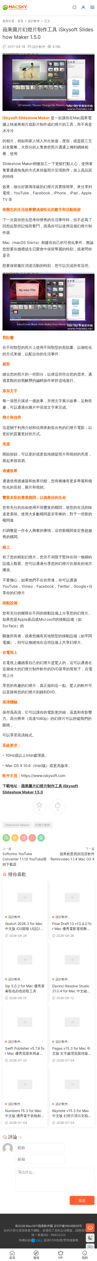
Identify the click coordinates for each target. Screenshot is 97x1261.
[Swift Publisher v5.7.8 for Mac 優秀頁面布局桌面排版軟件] (24, 1022)
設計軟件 (38, 47)
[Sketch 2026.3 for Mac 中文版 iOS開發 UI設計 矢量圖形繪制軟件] (24, 897)
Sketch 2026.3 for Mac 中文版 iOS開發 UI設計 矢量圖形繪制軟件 (24, 926)
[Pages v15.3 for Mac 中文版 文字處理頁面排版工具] (72, 1022)
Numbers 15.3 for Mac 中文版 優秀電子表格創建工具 (24, 1113)
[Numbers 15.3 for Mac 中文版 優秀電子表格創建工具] (24, 1084)
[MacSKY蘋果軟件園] (14, 7)
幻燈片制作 (42, 825)
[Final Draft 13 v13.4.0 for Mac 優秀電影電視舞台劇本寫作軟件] (72, 897)
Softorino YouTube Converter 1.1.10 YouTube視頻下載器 (24, 859)
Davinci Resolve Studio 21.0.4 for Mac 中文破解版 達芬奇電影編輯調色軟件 (72, 989)
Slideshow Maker (17, 825)
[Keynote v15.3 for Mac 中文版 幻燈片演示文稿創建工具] (72, 1084)
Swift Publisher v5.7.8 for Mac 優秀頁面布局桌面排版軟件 (24, 1051)
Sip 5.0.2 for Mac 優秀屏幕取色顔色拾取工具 (25, 988)
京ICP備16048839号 (68, 1226)
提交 (82, 1200)
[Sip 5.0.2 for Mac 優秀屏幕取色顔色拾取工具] (24, 960)
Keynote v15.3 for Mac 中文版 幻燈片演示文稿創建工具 (72, 1113)
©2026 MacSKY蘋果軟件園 (34, 1226)
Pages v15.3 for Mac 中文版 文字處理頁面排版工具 (72, 1051)
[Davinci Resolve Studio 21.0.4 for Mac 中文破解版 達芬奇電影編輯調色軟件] (72, 960)
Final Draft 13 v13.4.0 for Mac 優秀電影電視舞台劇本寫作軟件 (72, 926)
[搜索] (74, 7)
